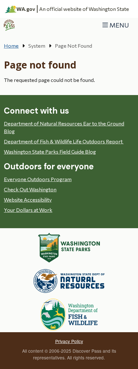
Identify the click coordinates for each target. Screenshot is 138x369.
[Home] (10, 25)
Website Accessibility (28, 200)
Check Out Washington (30, 189)
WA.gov (25, 9)
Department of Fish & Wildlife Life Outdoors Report (64, 141)
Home (11, 46)
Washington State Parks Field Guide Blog (50, 151)
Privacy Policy (69, 341)
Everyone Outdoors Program (38, 179)
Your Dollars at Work (28, 210)
